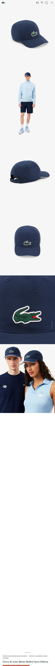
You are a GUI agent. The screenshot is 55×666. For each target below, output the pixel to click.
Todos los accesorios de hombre (15, 656)
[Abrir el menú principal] (52, 2)
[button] (42, 2)
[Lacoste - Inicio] (3, 2)
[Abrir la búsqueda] (46, 2)
